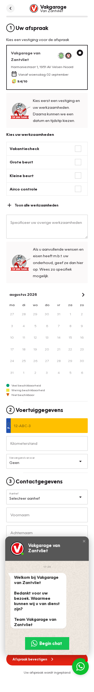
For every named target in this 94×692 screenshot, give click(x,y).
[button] (84, 541)
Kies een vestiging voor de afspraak (37, 39)
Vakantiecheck (24, 148)
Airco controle (23, 189)
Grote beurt (21, 161)
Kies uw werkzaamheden (30, 134)
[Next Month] (83, 295)
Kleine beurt (22, 175)
